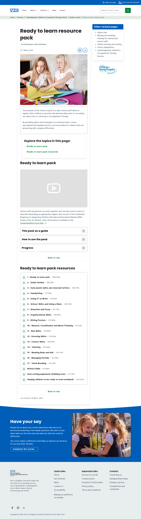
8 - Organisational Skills (39, 315)
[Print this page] (80, 50)
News (54, 10)
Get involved (59, 478)
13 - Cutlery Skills (36, 342)
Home (24, 10)
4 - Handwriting (34, 293)
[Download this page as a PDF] (85, 50)
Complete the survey (23, 449)
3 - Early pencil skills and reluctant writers (48, 288)
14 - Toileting (33, 347)
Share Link (28, 50)
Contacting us (116, 475)
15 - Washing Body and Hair (40, 352)
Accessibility (59, 490)
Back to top (54, 258)
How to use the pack (35, 239)
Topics (32, 10)
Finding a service (117, 482)
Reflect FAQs (33, 368)
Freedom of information (92, 482)
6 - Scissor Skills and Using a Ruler (44, 304)
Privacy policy (88, 486)
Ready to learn (75, 17)
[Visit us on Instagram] (18, 508)
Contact (62, 10)
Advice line (102, 32)
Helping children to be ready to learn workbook (50, 379)
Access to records (90, 475)
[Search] (128, 10)
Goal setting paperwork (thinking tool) (46, 374)
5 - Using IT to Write (37, 298)
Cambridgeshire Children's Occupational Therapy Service (46, 17)
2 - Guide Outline (35, 282)
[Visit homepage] (14, 10)
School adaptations (105, 47)
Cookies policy (88, 478)
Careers (57, 486)
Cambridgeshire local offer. (32, 223)
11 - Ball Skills (34, 331)
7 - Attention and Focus (38, 309)
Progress (27, 248)
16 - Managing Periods (38, 358)
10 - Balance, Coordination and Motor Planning (50, 325)
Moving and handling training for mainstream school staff (107, 38)
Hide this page (110, 2)
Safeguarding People (119, 478)
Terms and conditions (91, 490)
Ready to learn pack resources (42, 152)
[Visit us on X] (24, 508)
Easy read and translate (130, 2)
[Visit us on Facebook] (12, 508)
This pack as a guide (35, 231)
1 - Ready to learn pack (38, 277)
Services (43, 10)
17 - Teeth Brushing (36, 363)
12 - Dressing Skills (36, 336)
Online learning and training (109, 44)
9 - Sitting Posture (36, 320)
